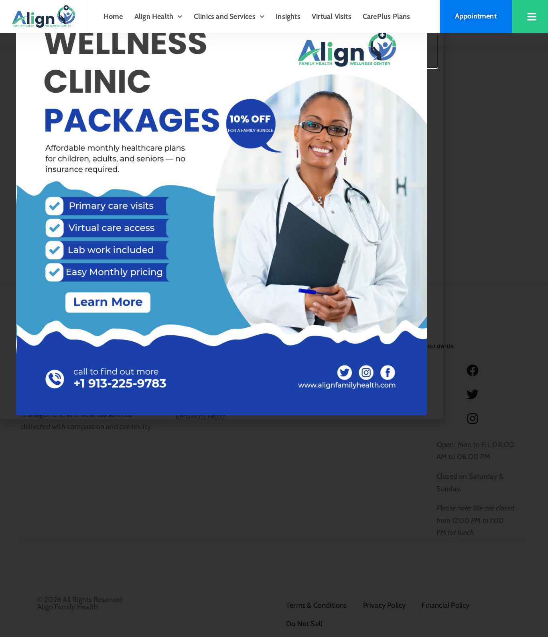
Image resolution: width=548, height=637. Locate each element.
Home (113, 16)
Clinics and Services (225, 16)
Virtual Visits (331, 16)
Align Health (153, 16)
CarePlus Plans (386, 16)
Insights (288, 16)
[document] (274, 318)
